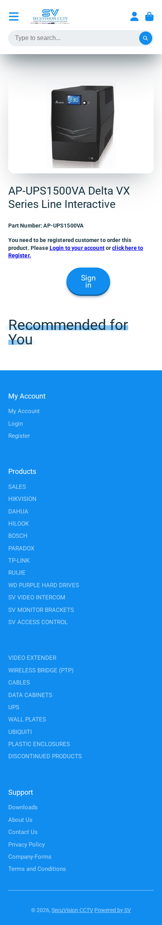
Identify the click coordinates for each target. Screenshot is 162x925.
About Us (20, 819)
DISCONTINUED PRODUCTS (45, 756)
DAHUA (18, 511)
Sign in (88, 282)
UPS (13, 707)
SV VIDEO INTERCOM (36, 597)
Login (15, 423)
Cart (149, 16)
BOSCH (18, 535)
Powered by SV (112, 910)
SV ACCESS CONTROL (38, 622)
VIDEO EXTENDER (32, 657)
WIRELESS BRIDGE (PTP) (41, 670)
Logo (50, 16)
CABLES (19, 682)
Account (134, 16)
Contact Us (23, 832)
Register (19, 435)
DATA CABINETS (30, 695)
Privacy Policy (26, 844)
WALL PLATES (27, 719)
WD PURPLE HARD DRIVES (43, 585)
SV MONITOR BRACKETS (41, 610)
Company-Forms (30, 856)
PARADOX (21, 548)
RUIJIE (17, 572)
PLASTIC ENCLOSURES (39, 744)
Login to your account (77, 248)
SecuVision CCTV (72, 910)
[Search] (146, 38)
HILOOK (18, 523)
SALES (17, 486)
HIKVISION (22, 499)
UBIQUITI (20, 732)
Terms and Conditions (37, 868)
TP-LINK (18, 560)
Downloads (23, 807)
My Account (24, 411)
